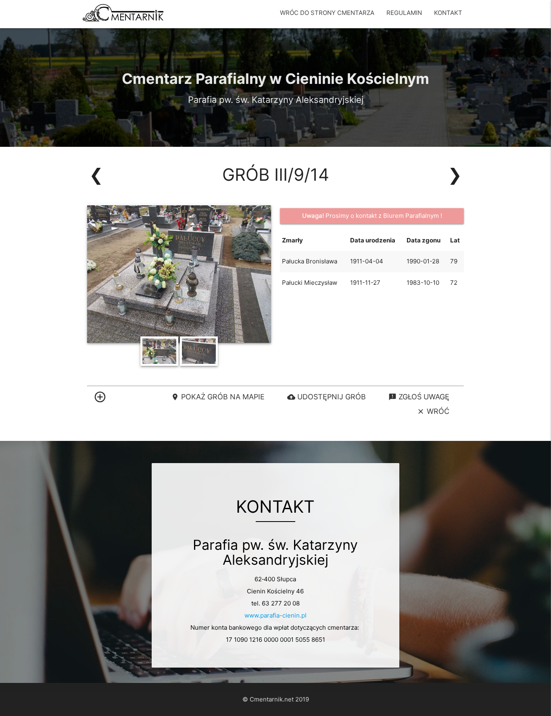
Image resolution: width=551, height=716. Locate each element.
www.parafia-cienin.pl (275, 615)
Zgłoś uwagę (418, 396)
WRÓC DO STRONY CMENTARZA (327, 13)
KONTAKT (448, 13)
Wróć (433, 411)
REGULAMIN (404, 13)
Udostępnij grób (326, 396)
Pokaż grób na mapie (218, 396)
